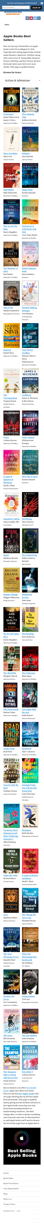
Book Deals (8, 1178)
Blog (5, 1194)
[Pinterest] (31, 18)
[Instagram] (39, 18)
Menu (7, 24)
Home (6, 1173)
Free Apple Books (11, 1189)
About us (7, 1199)
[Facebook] (27, 18)
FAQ (32, 1216)
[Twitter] (35, 18)
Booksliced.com (9, 1211)
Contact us (35, 1212)
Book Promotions (10, 1183)
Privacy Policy (9, 1204)
